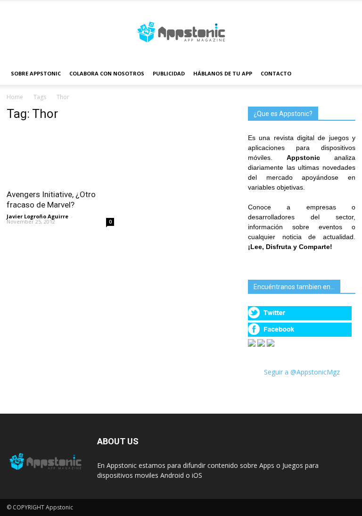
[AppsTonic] (181, 32)
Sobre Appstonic (36, 73)
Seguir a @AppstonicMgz (302, 371)
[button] (344, 73)
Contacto (276, 73)
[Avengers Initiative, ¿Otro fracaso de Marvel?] (60, 157)
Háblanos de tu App (222, 73)
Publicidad (169, 73)
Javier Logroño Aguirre (37, 216)
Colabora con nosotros (106, 73)
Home (15, 97)
